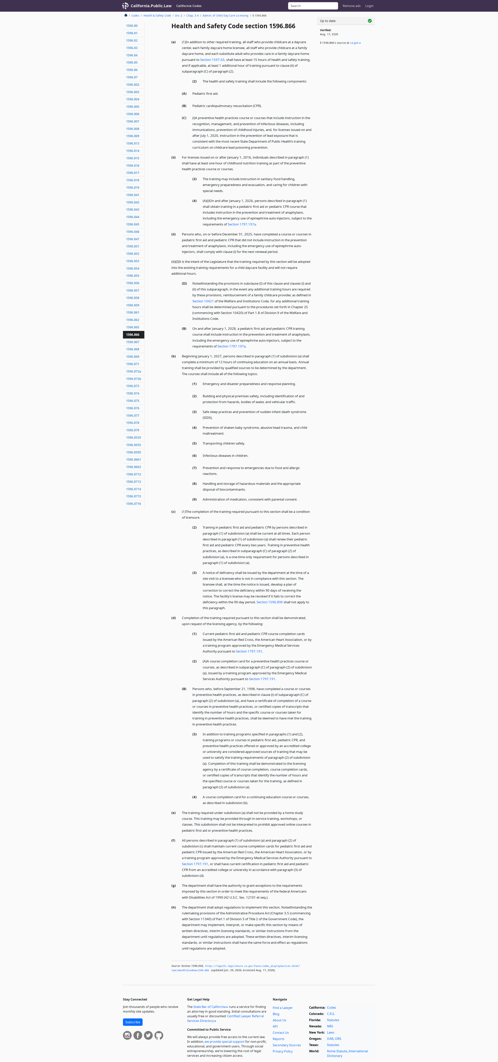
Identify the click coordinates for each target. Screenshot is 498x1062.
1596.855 (132, 276)
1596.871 (132, 364)
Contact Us (281, 1032)
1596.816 (132, 165)
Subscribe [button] (132, 1022)
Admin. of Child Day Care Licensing (225, 15)
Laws (330, 1032)
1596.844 (132, 217)
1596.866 (132, 334)
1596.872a (133, 371)
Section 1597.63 (212, 59)
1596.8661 (133, 459)
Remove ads (352, 6)
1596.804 (132, 99)
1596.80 (132, 26)
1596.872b (133, 379)
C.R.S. (331, 1014)
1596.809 (132, 136)
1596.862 (132, 320)
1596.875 (132, 401)
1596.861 (132, 312)
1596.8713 (133, 482)
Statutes (333, 1020)
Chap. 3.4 (192, 15)
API (275, 1026)
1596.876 (132, 408)
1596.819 (132, 187)
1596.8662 (133, 467)
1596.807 (132, 121)
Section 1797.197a (242, 224)
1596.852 (132, 254)
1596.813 (132, 143)
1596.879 (132, 430)
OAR (330, 1039)
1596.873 (132, 386)
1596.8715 (133, 496)
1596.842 (132, 202)
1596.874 (132, 393)
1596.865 (132, 327)
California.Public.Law (151, 5)
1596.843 (132, 209)
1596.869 (132, 356)
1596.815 (132, 158)
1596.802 (132, 84)
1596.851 (132, 246)
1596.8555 (133, 445)
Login (369, 6)
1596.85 (132, 62)
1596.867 (132, 342)
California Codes (189, 6)
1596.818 (132, 180)
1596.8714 (133, 489)
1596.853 (132, 261)
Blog (276, 1014)
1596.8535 (133, 437)
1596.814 (132, 151)
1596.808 (132, 129)
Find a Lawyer (283, 1008)
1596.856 (132, 283)
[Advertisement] (346, 112)
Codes (135, 15)
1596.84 (132, 55)
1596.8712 (133, 474)
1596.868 (132, 349)
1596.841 (132, 195)
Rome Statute (337, 1051)
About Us (279, 1020)
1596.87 (132, 77)
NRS (330, 1026)
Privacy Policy (283, 1051)
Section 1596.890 (270, 602)
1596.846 (132, 232)
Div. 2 (178, 15)
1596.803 (132, 92)
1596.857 (132, 290)
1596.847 (132, 239)
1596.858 (132, 298)
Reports (278, 1039)
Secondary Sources (287, 1045)
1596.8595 (133, 452)
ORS (338, 1039)
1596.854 (132, 268)
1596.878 (132, 423)
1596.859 (132, 305)
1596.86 (132, 70)
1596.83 (132, 48)
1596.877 (132, 415)
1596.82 (132, 40)
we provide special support (225, 1041)
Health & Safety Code (157, 15)
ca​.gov (354, 43)
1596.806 (132, 114)
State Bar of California (209, 1007)
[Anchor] (236, 71)
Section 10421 (203, 301)
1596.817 (132, 173)
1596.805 (132, 106)
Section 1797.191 (249, 651)
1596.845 (132, 224)
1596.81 (132, 33)
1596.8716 (133, 504)
